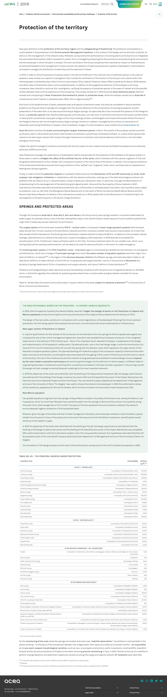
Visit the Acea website (93, 688)
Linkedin (151, 681)
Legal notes (89, 692)
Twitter (156, 681)
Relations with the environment (38, 14)
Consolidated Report (89, 4)
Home (21, 14)
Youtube (161, 681)
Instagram (146, 681)
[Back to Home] (12, 682)
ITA (146, 4)
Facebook (142, 681)
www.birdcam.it (131, 125)
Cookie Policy (134, 688)
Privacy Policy (135, 692)
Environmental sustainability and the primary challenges (73, 14)
